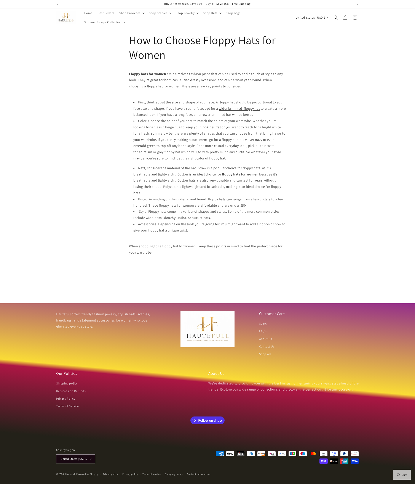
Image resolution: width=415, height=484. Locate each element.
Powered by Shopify (87, 474)
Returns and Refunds (71, 391)
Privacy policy (130, 474)
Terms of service (151, 474)
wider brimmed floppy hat (239, 108)
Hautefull (70, 474)
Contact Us (267, 346)
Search (264, 323)
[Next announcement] (357, 4)
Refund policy (110, 474)
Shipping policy (67, 383)
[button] (131, 13)
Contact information (198, 474)
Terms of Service (67, 406)
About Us (265, 339)
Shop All (265, 354)
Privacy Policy (65, 398)
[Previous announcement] (57, 4)
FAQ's (263, 331)
